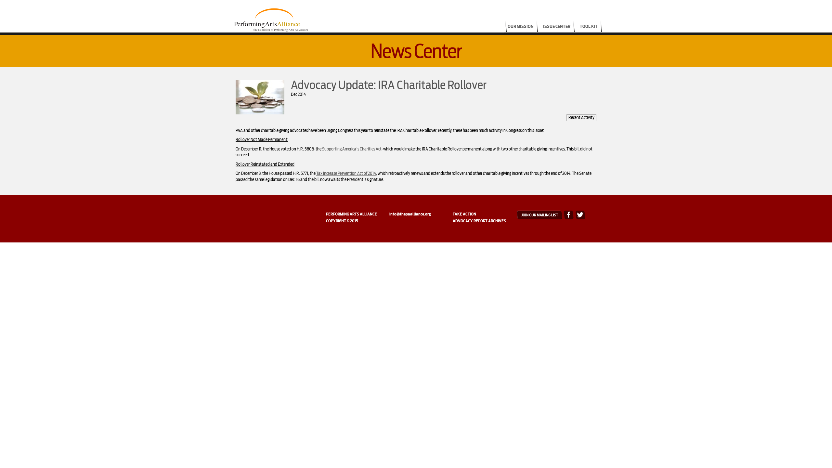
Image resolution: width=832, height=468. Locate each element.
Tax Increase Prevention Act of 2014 (346, 173)
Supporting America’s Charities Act (352, 149)
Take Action (464, 214)
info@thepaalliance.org (410, 214)
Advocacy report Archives (479, 220)
